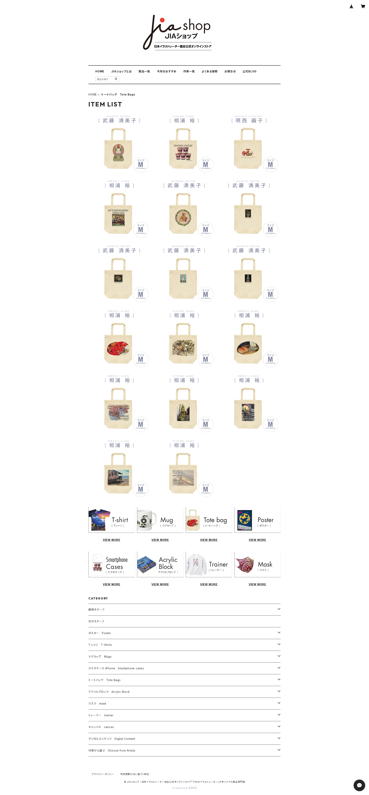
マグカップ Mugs (100, 656)
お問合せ (230, 71)
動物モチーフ (96, 609)
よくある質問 (210, 71)
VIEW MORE (111, 539)
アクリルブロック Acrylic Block (109, 691)
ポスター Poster (99, 633)
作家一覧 (189, 71)
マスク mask (97, 703)
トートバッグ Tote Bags (104, 680)
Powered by (180, 788)
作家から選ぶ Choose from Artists (111, 750)
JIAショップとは (121, 71)
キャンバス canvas (101, 727)
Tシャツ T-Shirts (100, 644)
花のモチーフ (96, 621)
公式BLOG (250, 71)
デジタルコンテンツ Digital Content (111, 738)
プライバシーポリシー (102, 774)
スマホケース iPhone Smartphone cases (116, 668)
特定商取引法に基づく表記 (134, 774)
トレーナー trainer (100, 715)
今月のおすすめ (167, 71)
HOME (99, 71)
